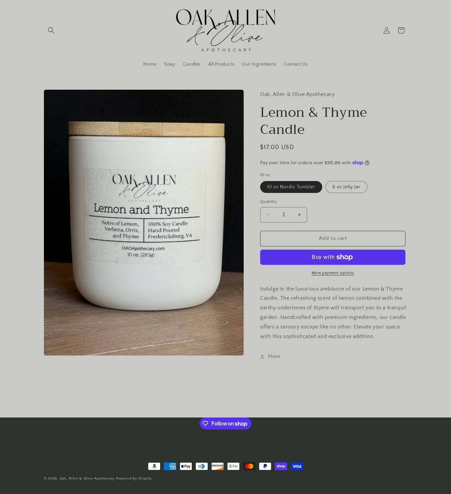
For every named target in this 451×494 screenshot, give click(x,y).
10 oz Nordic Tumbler (291, 187)
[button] (51, 30)
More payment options (333, 273)
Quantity (268, 201)
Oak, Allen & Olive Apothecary (87, 478)
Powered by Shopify (134, 478)
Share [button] (274, 356)
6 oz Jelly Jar (346, 187)
